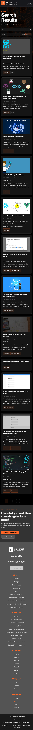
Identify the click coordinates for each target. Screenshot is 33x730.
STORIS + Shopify (16, 619)
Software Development (16, 598)
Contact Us (16, 556)
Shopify (16, 654)
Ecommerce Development (16, 601)
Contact (16, 689)
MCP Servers (16, 639)
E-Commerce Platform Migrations (16, 632)
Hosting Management (16, 607)
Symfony (16, 670)
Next (26, 501)
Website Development (16, 594)
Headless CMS (16, 626)
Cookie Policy (5, 725)
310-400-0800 (17, 562)
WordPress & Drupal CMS (17, 623)
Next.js (16, 660)
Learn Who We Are (8, 537)
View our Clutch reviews (16, 568)
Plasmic (16, 664)
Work (16, 698)
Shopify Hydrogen (16, 635)
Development (16, 585)
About (16, 682)
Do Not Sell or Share (16, 725)
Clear (23, 34)
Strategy (16, 578)
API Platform (16, 673)
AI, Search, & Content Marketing (17, 604)
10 (21, 501)
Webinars (16, 707)
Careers (16, 686)
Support (16, 591)
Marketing (16, 588)
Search (28, 34)
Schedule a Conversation (10, 532)
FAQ (16, 704)
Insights (16, 701)
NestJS (16, 667)
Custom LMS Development (16, 645)
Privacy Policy (26, 725)
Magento (16, 657)
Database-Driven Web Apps (16, 642)
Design (16, 582)
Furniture (16, 616)
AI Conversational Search (16, 629)
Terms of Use (16, 727)
